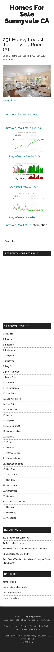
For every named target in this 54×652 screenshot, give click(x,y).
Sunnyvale (11, 507)
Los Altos (11, 393)
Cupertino (9, 361)
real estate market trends (15, 587)
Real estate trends (12, 592)
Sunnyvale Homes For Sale (20, 114)
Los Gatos (11, 404)
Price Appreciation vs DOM (16, 554)
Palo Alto (10, 447)
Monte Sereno (13, 426)
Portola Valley (13, 453)
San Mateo (11, 485)
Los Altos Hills (13, 399)
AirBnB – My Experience (14, 543)
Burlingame (10, 350)
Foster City (10, 377)
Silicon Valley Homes (13, 636)
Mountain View (13, 431)
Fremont (10, 382)
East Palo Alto (12, 371)
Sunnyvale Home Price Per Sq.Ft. (24, 156)
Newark (10, 436)
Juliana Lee (18, 616)
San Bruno (11, 469)
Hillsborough (12, 388)
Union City (11, 512)
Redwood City (13, 458)
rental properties (11, 598)
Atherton (9, 334)
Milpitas (10, 420)
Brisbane (9, 344)
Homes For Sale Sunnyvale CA (27, 14)
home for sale (9, 582)
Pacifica (10, 442)
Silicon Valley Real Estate (35, 636)
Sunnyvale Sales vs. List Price (22, 187)
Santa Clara (11, 491)
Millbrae (10, 415)
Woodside (11, 518)
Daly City (9, 366)
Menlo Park (11, 409)
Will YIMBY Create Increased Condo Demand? (25, 548)
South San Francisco (16, 501)
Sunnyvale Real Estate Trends (22, 128)
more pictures (9, 100)
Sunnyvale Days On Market (21, 217)
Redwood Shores (14, 463)
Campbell (9, 355)
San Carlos (11, 474)
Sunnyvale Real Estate (17, 225)
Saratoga (10, 496)
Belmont (9, 339)
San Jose (11, 480)
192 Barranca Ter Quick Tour (16, 537)
